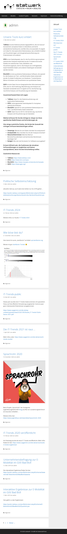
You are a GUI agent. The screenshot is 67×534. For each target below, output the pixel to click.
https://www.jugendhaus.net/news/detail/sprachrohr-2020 (22, 418)
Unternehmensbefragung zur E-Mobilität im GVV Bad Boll (21, 461)
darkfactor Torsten (19, 244)
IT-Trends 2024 (11, 210)
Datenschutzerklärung (56, 16)
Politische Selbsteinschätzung (19, 181)
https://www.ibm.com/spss (20, 160)
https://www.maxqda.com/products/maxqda (29, 162)
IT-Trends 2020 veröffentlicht (19, 432)
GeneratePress (42, 531)
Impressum (44, 16)
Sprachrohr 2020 (12, 354)
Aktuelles (13, 16)
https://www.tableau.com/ (22, 158)
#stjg (20, 409)
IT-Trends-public (12, 294)
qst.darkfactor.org (37, 240)
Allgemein (7, 170)
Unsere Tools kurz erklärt (17, 37)
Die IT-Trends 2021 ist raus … (19, 329)
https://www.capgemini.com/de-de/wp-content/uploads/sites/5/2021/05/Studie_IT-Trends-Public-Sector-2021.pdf (22, 312)
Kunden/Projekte (24, 16)
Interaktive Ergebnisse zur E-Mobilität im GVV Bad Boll (23, 491)
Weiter (12, 523)
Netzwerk (34, 16)
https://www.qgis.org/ (19, 164)
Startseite (4, 16)
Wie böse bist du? (13, 232)
